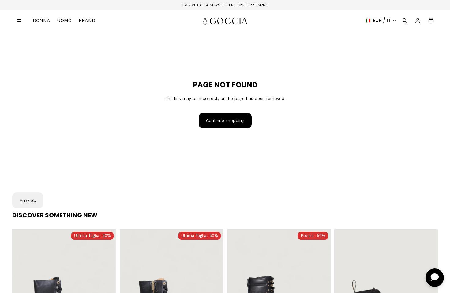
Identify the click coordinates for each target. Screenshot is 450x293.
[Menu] (19, 20)
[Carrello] (431, 20)
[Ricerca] (404, 20)
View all (28, 200)
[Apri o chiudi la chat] (435, 277)
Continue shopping (225, 120)
